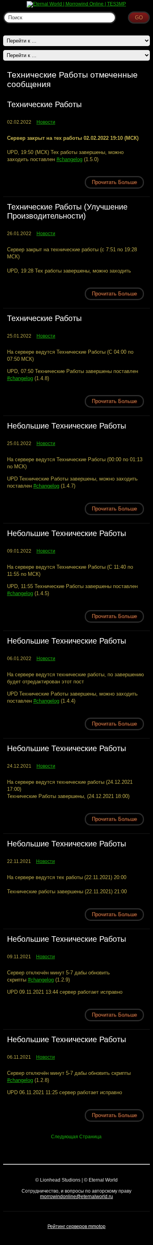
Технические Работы (44, 104)
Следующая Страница (76, 1136)
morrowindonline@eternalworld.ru (76, 1196)
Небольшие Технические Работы (66, 425)
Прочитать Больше (114, 182)
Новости (45, 122)
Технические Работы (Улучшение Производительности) (67, 211)
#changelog (69, 159)
